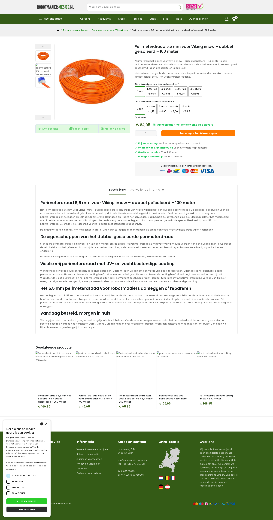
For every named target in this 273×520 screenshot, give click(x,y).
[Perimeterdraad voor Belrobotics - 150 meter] (177, 371)
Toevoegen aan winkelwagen (198, 133)
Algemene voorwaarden (89, 459)
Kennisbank (82, 468)
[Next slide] (43, 117)
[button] (43, 56)
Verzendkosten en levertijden (92, 449)
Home (58, 30)
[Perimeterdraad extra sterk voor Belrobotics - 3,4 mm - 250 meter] (136, 371)
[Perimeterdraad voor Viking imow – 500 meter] (217, 371)
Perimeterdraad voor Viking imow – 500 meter (216, 397)
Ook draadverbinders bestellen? (154, 101)
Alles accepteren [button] (26, 501)
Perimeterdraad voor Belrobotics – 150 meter (173, 397)
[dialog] (27, 468)
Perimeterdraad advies (88, 473)
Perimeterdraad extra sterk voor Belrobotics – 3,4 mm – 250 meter (136, 398)
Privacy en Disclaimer (88, 463)
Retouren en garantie (87, 454)
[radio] (140, 92)
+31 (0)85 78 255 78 (133, 463)
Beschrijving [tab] (117, 190)
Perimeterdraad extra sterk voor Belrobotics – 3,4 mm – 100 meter (95, 398)
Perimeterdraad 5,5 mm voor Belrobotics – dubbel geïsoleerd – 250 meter (55, 398)
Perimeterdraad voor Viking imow (110, 30)
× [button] (46, 424)
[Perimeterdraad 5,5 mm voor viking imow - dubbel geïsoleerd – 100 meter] (92, 82)
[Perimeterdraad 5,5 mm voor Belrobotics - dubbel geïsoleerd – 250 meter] (56, 371)
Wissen (142, 117)
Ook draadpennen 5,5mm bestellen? (157, 84)
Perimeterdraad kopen (75, 30)
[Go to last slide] (43, 46)
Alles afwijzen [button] (27, 509)
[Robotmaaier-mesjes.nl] (55, 6)
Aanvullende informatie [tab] (147, 190)
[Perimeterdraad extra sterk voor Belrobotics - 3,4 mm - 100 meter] (96, 371)
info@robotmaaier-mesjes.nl (132, 460)
